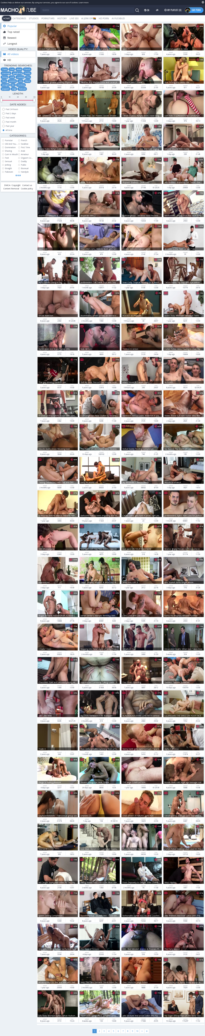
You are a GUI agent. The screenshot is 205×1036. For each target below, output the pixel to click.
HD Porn (104, 18)
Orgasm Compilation (27, 158)
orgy (14, 88)
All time (9, 130)
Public (23, 164)
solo (21, 81)
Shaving (8, 151)
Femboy (21, 85)
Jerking (8, 164)
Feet (7, 158)
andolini (12, 81)
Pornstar (9, 140)
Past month (11, 121)
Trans (4, 69)
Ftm (28, 77)
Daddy (27, 73)
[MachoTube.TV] (18, 10)
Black (27, 81)
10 (137, 1031)
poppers (5, 88)
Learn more (84, 2)
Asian (19, 69)
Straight (8, 168)
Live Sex (74, 18)
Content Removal (11, 188)
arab (12, 77)
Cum (12, 69)
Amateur (25, 154)
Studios (34, 18)
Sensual (8, 161)
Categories (19, 18)
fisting (5, 77)
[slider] (1, 100)
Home (6, 18)
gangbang (17, 73)
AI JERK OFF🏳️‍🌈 (88, 18)
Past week (10, 117)
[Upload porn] (157, 10)
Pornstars (48, 18)
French (27, 69)
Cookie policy (27, 188)
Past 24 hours (12, 109)
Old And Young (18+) (11, 144)
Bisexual (24, 168)
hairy (4, 81)
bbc (13, 85)
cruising (20, 77)
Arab (23, 151)
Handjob (25, 171)
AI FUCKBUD (118, 18)
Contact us (27, 185)
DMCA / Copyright (12, 185)
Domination (10, 147)
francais (22, 88)
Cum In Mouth (11, 154)
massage (6, 73)
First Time (25, 147)
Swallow (24, 144)
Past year (10, 126)
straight (5, 85)
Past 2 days (11, 113)
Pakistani (9, 171)
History (62, 18)
